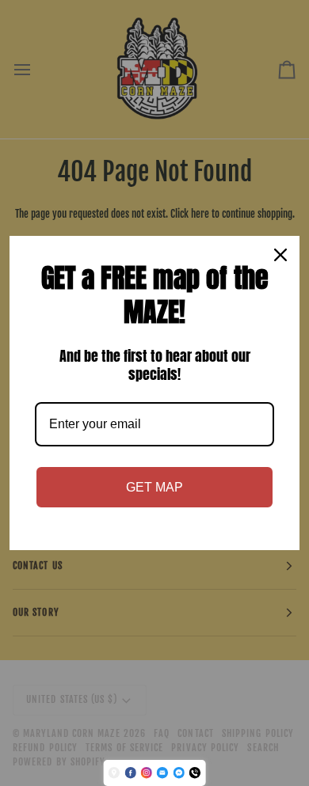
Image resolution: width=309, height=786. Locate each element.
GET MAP (154, 487)
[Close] (280, 255)
